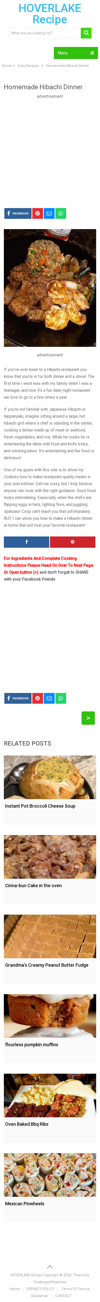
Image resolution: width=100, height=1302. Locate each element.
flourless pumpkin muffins (31, 1044)
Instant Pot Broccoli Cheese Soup (40, 806)
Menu (63, 53)
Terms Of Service (76, 1289)
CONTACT (63, 1296)
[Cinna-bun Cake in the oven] (50, 856)
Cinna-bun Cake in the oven (33, 885)
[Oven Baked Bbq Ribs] (50, 1094)
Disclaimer (39, 1296)
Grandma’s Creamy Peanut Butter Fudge (46, 965)
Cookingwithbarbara (50, 1282)
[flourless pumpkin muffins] (50, 1015)
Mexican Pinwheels (24, 1203)
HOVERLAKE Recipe (49, 14)
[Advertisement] (50, 150)
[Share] (26, 542)
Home (15, 1289)
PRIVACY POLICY (40, 1289)
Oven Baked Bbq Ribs (26, 1124)
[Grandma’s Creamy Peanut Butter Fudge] (50, 935)
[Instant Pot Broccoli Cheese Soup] (50, 776)
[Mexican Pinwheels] (50, 1174)
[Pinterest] (72, 542)
